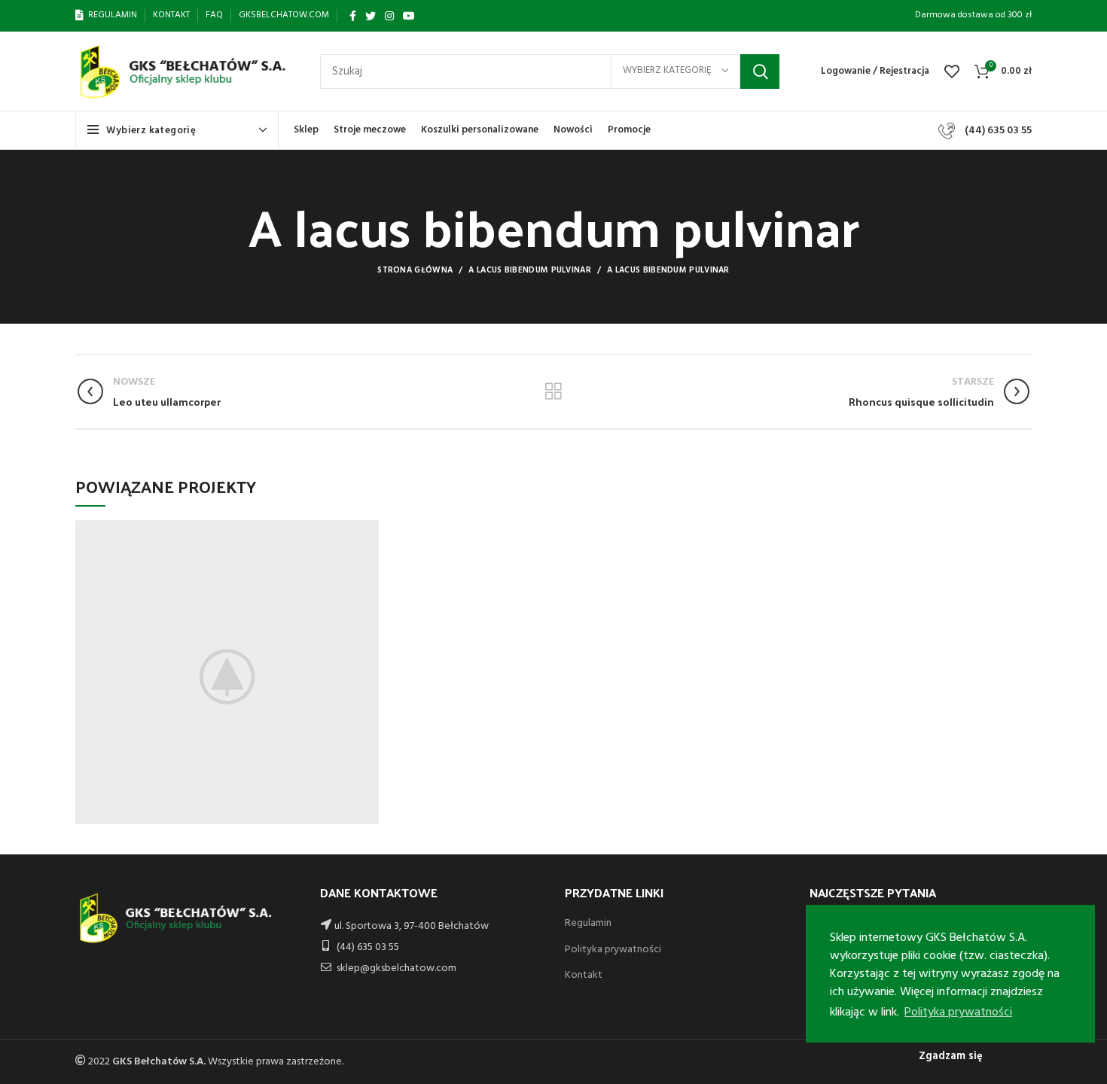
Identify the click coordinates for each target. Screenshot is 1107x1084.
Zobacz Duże (367, 531)
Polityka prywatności (613, 949)
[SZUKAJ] (759, 71)
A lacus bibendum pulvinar (529, 270)
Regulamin (588, 923)
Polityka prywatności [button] (958, 1012)
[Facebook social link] (353, 16)
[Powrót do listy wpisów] (553, 391)
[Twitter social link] (370, 16)
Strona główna (415, 270)
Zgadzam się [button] (951, 1056)
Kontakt (583, 975)
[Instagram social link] (389, 16)
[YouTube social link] (408, 16)
